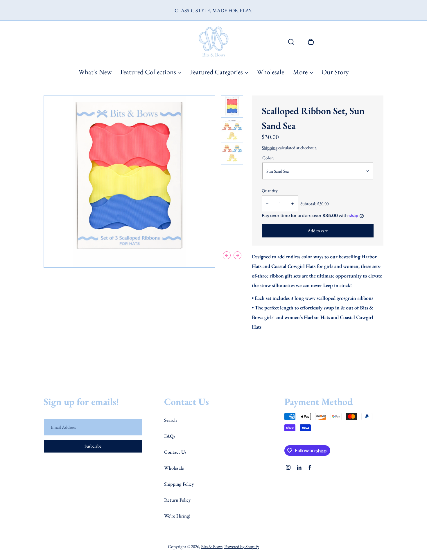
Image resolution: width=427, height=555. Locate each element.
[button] (232, 106)
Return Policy (177, 500)
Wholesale (270, 72)
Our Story (335, 72)
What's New (95, 72)
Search (170, 420)
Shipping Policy (179, 484)
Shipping (269, 148)
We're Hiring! (177, 516)
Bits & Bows (212, 546)
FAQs (169, 436)
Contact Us (175, 452)
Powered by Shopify (241, 546)
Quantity (270, 191)
